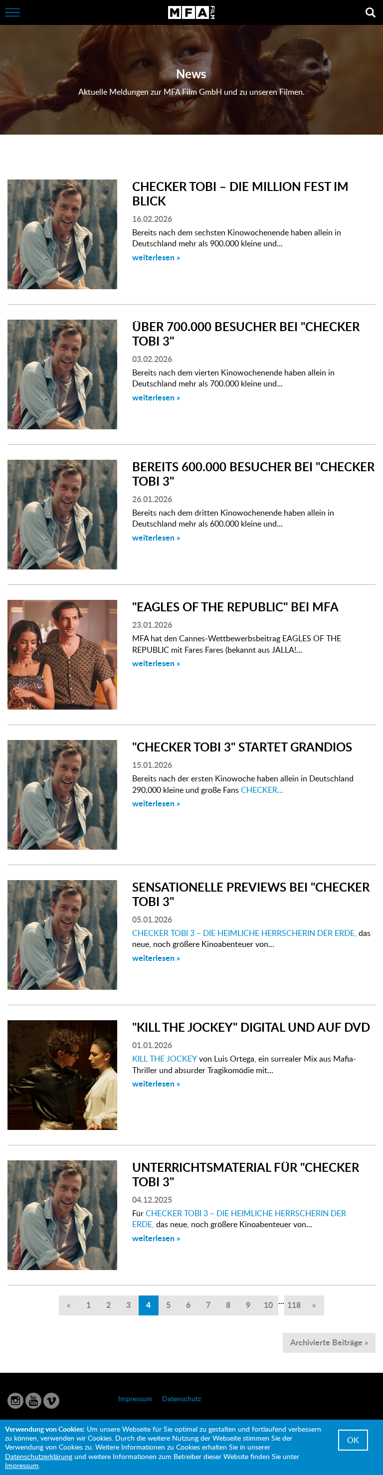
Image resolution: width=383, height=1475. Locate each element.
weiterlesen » (156, 257)
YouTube (33, 1401)
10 (268, 1304)
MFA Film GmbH (191, 12)
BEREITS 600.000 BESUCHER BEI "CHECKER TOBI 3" (253, 473)
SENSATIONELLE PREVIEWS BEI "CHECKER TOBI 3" (251, 894)
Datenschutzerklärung (38, 1456)
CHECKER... (262, 789)
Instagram (15, 1401)
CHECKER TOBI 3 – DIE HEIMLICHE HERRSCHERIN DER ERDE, (245, 932)
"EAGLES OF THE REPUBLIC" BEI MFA (235, 606)
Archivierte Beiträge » (329, 1342)
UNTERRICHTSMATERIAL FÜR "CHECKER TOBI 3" (245, 1174)
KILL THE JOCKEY (164, 1058)
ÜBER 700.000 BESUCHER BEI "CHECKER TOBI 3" (246, 333)
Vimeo (51, 1401)
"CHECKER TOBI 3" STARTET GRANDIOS (242, 746)
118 (294, 1304)
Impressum (135, 1398)
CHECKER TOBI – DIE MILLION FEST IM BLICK (240, 193)
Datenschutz (181, 1398)
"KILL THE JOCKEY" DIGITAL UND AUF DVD (251, 1027)
